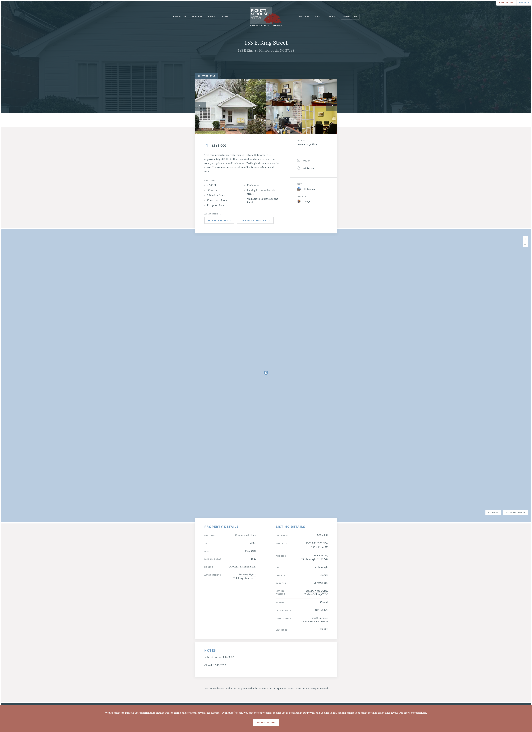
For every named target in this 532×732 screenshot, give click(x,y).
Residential (506, 3)
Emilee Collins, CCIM (316, 594)
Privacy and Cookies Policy (321, 712)
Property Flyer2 (247, 574)
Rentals (524, 3)
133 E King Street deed (243, 578)
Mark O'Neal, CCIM (316, 590)
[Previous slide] (200, 106)
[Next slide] (331, 106)
